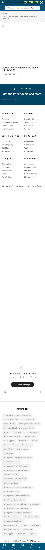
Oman (6, 445)
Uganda (32, 534)
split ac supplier (22, 449)
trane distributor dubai (11, 529)
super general (8, 453)
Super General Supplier (12, 517)
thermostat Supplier (11, 525)
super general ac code (11, 462)
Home (4, 14)
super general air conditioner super (16, 470)
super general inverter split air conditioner (18, 487)
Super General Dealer (11, 474)
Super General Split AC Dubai (14, 500)
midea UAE (23, 441)
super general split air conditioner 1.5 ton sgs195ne (21, 504)
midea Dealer (33, 432)
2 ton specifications (11, 419)
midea (6, 432)
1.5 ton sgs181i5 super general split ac (17, 415)
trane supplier (8, 534)
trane (24, 525)
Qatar (15, 445)
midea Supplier (9, 441)
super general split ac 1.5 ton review (16, 496)
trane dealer (35, 525)
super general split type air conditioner (17, 513)
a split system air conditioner (29, 424)
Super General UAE (31, 517)
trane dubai (28, 529)
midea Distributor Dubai (12, 436)
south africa (8, 449)
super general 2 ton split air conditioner (17, 458)
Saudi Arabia (26, 445)
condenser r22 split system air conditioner (18, 428)
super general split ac (11, 491)
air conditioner (9, 424)
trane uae (21, 534)
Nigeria (34, 441)
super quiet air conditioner (13, 521)
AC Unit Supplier (28, 419)
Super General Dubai (11, 483)
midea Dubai (29, 436)
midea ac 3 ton (18, 432)
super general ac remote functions (16, 466)
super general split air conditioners (16, 508)
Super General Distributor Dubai (15, 479)
